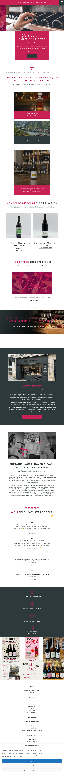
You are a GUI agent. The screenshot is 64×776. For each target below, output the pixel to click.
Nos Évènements (31, 692)
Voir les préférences (32, 770)
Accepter (32, 761)
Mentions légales (31, 728)
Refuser (32, 766)
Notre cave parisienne (32, 417)
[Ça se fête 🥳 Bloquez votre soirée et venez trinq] (10, 669)
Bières (31, 708)
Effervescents (31, 704)
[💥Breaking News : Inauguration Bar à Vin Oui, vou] (32, 669)
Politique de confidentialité (31, 730)
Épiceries (31, 710)
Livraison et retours (31, 722)
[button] (61, 745)
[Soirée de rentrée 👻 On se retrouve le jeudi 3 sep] (10, 648)
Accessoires (31, 712)
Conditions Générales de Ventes (31, 726)
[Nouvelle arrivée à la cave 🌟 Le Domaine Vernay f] (53, 648)
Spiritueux (31, 706)
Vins (31, 702)
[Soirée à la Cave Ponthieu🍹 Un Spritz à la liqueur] (32, 648)
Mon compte (31, 724)
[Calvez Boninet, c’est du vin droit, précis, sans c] (53, 669)
